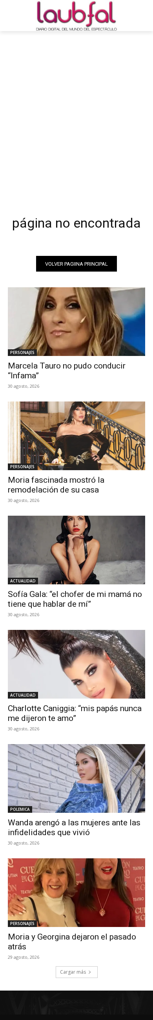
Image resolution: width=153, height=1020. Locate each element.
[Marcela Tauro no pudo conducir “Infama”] (76, 321)
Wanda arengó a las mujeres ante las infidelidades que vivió (74, 827)
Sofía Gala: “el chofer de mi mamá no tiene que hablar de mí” (75, 599)
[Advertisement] (76, 111)
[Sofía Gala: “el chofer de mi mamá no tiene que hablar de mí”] (76, 550)
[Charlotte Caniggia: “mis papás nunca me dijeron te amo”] (76, 664)
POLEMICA (20, 809)
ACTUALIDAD (23, 581)
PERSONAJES (22, 352)
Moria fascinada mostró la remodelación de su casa (56, 484)
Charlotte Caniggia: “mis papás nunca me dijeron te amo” (75, 713)
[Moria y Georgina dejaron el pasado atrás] (76, 892)
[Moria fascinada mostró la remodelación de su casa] (76, 435)
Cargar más (73, 972)
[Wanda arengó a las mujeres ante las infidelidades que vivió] (76, 778)
